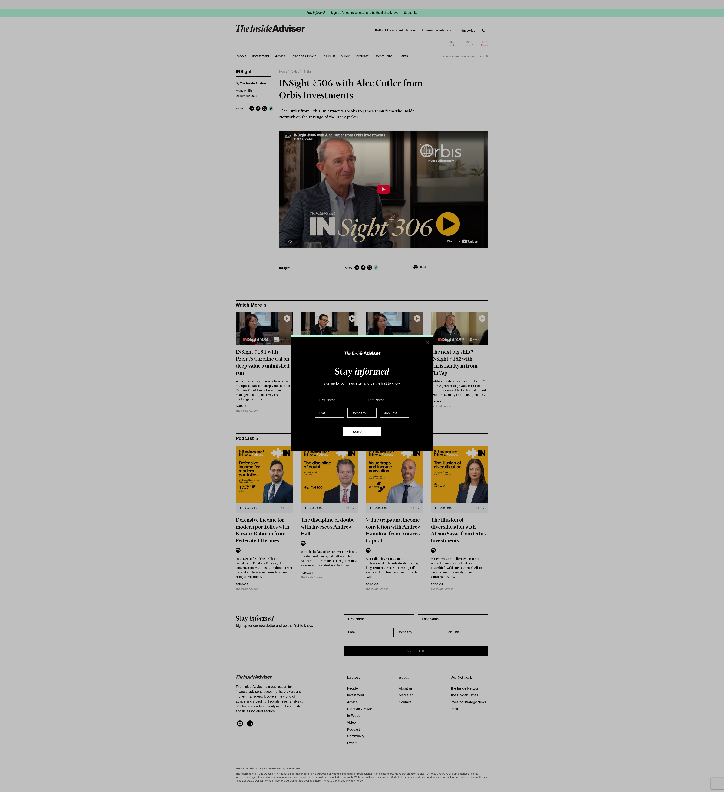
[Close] (427, 342)
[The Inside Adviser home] (362, 353)
